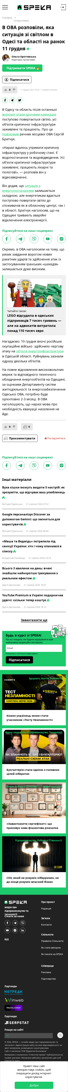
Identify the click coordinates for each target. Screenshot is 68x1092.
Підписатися (19, 80)
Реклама (46, 972)
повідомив (10, 134)
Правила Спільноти (52, 941)
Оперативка (21, 20)
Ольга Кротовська (24, 56)
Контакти (46, 924)
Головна (7, 17)
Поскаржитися (56, 438)
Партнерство (48, 978)
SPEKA (15, 1042)
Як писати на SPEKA (52, 954)
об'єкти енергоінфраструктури (40, 351)
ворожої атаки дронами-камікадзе (29, 114)
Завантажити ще (34, 620)
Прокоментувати (22, 438)
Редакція (46, 908)
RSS (7, 939)
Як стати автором (51, 947)
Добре (34, 1085)
